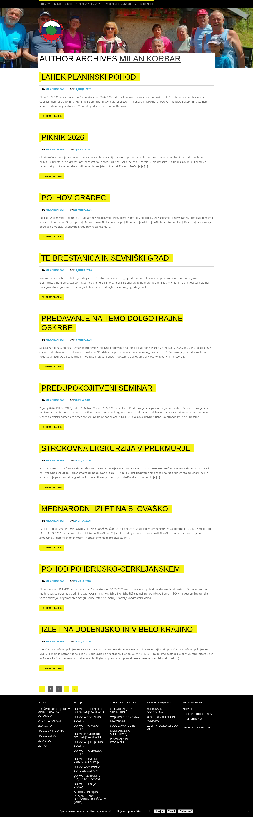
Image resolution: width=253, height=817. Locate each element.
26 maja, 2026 (80, 581)
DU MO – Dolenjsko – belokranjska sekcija (89, 710)
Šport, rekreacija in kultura (161, 719)
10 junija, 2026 (81, 339)
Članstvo (44, 740)
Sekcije (67, 5)
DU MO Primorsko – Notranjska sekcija (88, 735)
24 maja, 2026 (80, 641)
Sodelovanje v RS (122, 725)
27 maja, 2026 (80, 520)
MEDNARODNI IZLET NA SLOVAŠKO (104, 509)
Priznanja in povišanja (119, 740)
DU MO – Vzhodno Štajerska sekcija (87, 769)
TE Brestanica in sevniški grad (105, 258)
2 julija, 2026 (80, 149)
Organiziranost (49, 720)
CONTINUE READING (52, 116)
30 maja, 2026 (80, 460)
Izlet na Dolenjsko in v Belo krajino (117, 629)
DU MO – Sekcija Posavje (85, 785)
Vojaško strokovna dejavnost (124, 719)
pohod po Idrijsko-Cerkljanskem (110, 569)
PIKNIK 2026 (62, 137)
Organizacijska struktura (121, 710)
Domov (45, 4)
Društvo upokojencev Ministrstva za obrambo (54, 712)
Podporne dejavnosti (117, 5)
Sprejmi (159, 811)
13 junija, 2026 (81, 270)
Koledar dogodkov (197, 714)
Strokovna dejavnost (88, 5)
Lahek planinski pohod (88, 77)
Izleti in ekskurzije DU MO (162, 727)
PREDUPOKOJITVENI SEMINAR (96, 388)
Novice (188, 709)
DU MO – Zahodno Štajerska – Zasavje (87, 777)
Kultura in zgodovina (155, 710)
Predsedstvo (47, 735)
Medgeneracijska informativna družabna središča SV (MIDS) (90, 797)
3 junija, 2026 (80, 400)
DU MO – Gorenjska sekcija (88, 719)
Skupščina (45, 725)
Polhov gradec (73, 198)
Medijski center (143, 5)
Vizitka (42, 745)
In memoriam (192, 719)
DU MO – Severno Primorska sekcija (87, 760)
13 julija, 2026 (80, 89)
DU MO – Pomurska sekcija (88, 752)
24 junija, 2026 (81, 209)
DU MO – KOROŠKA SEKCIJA (86, 727)
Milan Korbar (150, 58)
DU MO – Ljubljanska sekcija (89, 744)
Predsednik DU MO (51, 730)
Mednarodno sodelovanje (120, 732)
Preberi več (186, 811)
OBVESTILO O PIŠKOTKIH (197, 727)
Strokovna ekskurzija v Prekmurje (115, 448)
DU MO (56, 5)
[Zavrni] (248, 812)
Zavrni (171, 811)
